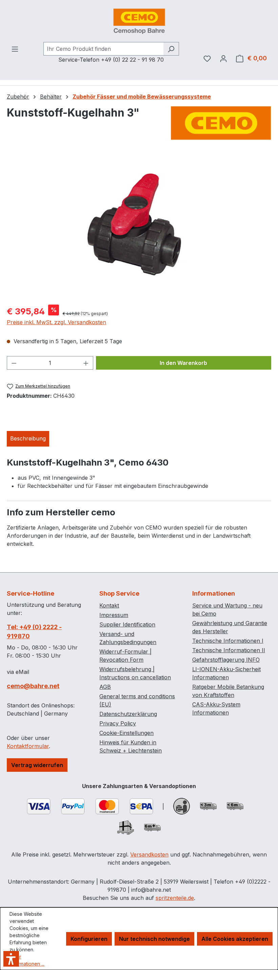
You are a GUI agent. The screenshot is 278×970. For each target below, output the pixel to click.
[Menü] (15, 49)
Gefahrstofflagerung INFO (226, 659)
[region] (139, 226)
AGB (105, 686)
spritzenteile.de (175, 897)
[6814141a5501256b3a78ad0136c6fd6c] (138, 226)
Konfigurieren (89, 938)
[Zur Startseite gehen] (139, 21)
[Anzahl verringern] (14, 363)
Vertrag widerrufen (37, 765)
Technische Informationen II (228, 650)
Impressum (113, 615)
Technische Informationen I (227, 640)
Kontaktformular (28, 746)
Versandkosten (149, 854)
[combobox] (103, 49)
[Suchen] (171, 49)
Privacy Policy (117, 723)
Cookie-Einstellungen (126, 732)
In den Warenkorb (183, 362)
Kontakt (109, 605)
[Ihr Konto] (223, 58)
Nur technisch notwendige (154, 938)
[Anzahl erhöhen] (86, 363)
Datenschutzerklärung (128, 713)
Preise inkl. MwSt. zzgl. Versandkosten (56, 322)
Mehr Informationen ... (26, 960)
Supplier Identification (127, 624)
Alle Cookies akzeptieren (234, 938)
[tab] (28, 439)
